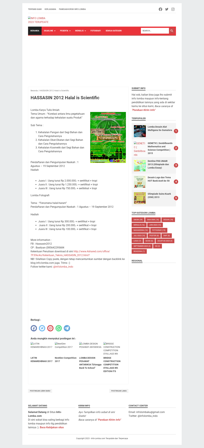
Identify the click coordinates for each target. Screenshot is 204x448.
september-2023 (142, 246)
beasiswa (139, 251)
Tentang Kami (35, 9)
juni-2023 (155, 225)
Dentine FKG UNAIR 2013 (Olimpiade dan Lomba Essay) (158, 164)
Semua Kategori (114, 31)
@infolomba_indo (63, 266)
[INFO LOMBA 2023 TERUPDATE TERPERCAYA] (39, 19)
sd (157, 246)
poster (154, 236)
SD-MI (149, 241)
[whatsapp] (58, 328)
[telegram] (67, 328)
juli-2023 (139, 236)
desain (168, 220)
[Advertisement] (102, 59)
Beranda (34, 31)
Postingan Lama (119, 391)
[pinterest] (50, 328)
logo (137, 241)
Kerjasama (50, 9)
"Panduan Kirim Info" (143, 109)
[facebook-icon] (161, 9)
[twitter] (42, 328)
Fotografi (96, 31)
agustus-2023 (164, 241)
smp (166, 236)
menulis (139, 225)
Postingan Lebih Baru (40, 391)
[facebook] (34, 328)
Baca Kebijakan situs (52, 427)
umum (138, 220)
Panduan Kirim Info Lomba (72, 9)
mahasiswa (141, 230)
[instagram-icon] (173, 9)
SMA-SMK (153, 220)
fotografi (158, 230)
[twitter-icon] (167, 9)
